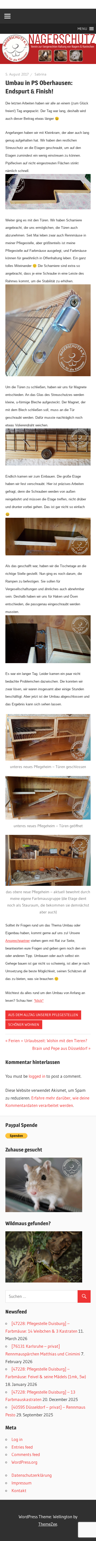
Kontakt (19, 1490)
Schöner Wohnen (23, 1024)
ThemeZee (47, 1524)
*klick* (39, 1001)
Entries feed (22, 1447)
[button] (82, 29)
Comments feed (26, 1454)
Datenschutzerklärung (32, 1475)
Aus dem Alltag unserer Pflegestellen (43, 1014)
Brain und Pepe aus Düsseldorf (59, 1048)
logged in (37, 1076)
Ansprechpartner (17, 941)
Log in (17, 1439)
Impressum (21, 1482)
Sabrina (40, 74)
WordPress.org (24, 1462)
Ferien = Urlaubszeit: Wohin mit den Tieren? (47, 1040)
